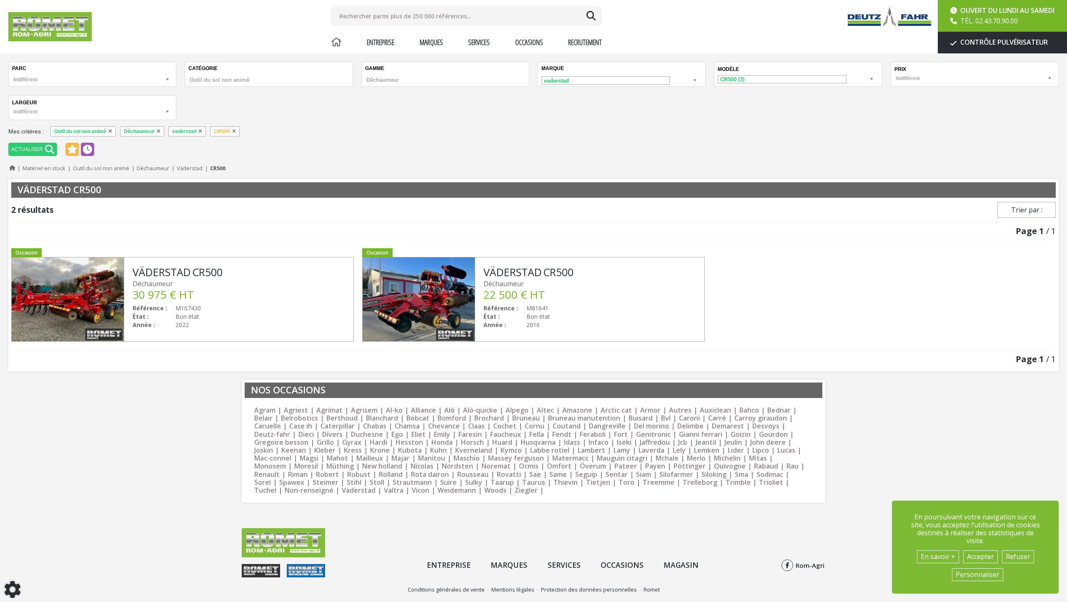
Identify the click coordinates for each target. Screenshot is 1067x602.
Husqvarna (538, 442)
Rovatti (509, 475)
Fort (621, 434)
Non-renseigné (309, 490)
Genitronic (653, 434)
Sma (741, 475)
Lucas (786, 450)
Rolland (391, 475)
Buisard (641, 418)
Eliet (418, 434)
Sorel (262, 482)
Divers (332, 434)
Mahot (337, 458)
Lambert (591, 450)
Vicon (420, 490)
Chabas (374, 426)
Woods (495, 490)
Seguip (586, 475)
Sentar (617, 475)
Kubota (410, 450)
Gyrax (351, 442)
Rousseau (472, 475)
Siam (643, 475)
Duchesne (367, 434)
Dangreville (607, 426)
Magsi (309, 458)
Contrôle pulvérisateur (1003, 42)
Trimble (738, 482)
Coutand (567, 426)
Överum (593, 466)
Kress (353, 450)
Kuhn (438, 450)
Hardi (378, 442)
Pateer (625, 466)
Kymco (511, 450)
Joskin (263, 450)
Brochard (489, 418)
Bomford (452, 418)
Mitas (758, 458)
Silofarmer (676, 475)
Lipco (760, 450)
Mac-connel (272, 458)
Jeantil (706, 442)
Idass (572, 442)
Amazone (577, 410)
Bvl (666, 418)
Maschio (466, 458)
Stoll (377, 482)
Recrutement (585, 42)
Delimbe (690, 426)
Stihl (354, 482)
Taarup (502, 482)
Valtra (393, 490)
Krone (380, 450)
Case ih (300, 426)
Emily (442, 434)
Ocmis (529, 466)
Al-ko (394, 410)
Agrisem (364, 410)
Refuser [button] (1018, 556)
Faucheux (505, 434)
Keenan (293, 450)
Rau (792, 466)
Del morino (651, 426)
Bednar (779, 410)
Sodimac (769, 475)
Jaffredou (655, 442)
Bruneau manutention (584, 418)
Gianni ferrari (700, 434)
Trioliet (771, 482)
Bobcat (417, 418)
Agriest (296, 410)
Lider (736, 450)
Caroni (689, 418)
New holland (382, 466)
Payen (655, 466)
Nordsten (457, 466)
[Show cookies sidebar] (12, 589)
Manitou (431, 458)
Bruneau (526, 418)
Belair (263, 418)
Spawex (291, 482)
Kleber (325, 450)
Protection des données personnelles (589, 589)
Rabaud (766, 466)
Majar (400, 458)
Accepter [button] (980, 556)
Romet (652, 589)
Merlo (696, 458)
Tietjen (598, 482)
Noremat (496, 466)
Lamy (622, 450)
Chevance (444, 426)
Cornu (534, 426)
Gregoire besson (281, 442)
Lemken (706, 450)
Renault (267, 475)
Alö (449, 410)
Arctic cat (616, 410)
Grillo (325, 442)
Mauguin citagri (622, 458)
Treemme (658, 482)
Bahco (749, 410)
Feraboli (593, 434)
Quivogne (730, 466)
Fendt (561, 434)
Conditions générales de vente (446, 589)
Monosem (270, 466)
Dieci (306, 434)
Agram (265, 410)
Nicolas (422, 466)
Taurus (533, 482)
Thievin (566, 482)
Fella (536, 434)
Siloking (713, 475)
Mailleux (369, 458)
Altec (545, 410)
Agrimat (329, 410)
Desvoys (765, 426)
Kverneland (473, 450)
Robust (359, 475)
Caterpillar (338, 426)
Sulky (473, 482)
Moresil (306, 466)
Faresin (470, 434)
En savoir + (938, 556)
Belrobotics (299, 418)
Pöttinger (690, 466)
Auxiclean (715, 410)
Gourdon (773, 434)
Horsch (472, 442)
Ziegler (526, 490)
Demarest (728, 426)
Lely (679, 450)
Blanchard (382, 418)
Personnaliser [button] (977, 574)
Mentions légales (512, 589)
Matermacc (570, 458)
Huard (502, 442)
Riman (298, 475)
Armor (650, 410)
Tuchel (265, 490)
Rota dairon (430, 475)
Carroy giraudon (760, 418)
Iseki (624, 442)
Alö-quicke (480, 410)
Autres (680, 410)
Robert (327, 475)
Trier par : (1026, 209)
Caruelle (267, 426)
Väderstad (359, 490)
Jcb (682, 442)
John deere (768, 442)
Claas (476, 426)
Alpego (517, 410)
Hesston (409, 442)
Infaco (599, 442)
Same (558, 475)
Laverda (651, 450)
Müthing (340, 466)
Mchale (667, 458)
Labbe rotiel (549, 450)
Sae (535, 475)
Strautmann (412, 482)
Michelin (727, 458)
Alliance (423, 410)
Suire (448, 482)
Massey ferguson (516, 458)
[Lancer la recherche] (591, 15)
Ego (397, 434)
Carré (717, 418)
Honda (442, 442)
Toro (626, 482)
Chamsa (407, 426)
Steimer (325, 482)
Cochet (504, 426)
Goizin (741, 434)
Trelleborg (700, 482)
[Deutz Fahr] (889, 16)
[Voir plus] (182, 299)
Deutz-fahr (272, 434)
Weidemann (457, 490)
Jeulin (733, 442)
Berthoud (342, 418)
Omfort (559, 466)
